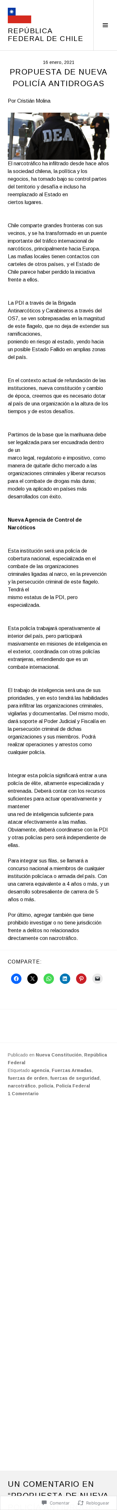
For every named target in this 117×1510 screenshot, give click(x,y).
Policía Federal (73, 1085)
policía (45, 1085)
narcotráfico (22, 1085)
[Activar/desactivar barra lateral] (105, 25)
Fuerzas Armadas (72, 1070)
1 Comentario (23, 1093)
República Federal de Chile (45, 35)
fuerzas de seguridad (74, 1078)
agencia (40, 1070)
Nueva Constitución (59, 1054)
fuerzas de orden (27, 1078)
